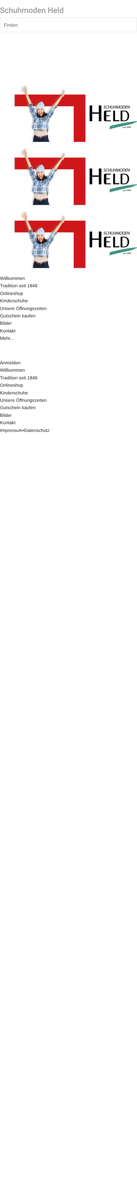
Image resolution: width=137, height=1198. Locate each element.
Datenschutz (37, 430)
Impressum (11, 430)
